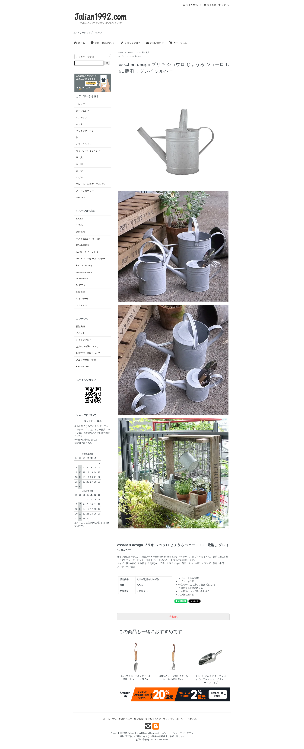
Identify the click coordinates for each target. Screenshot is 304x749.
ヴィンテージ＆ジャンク (88, 151)
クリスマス (81, 305)
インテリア (81, 117)
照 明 (79, 164)
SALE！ (80, 218)
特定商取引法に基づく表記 (147, 719)
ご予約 (79, 225)
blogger (78, 439)
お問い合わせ (157, 43)
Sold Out (80, 197)
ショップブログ (132, 43)
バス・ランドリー (85, 144)
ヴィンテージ (82, 298)
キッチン (80, 124)
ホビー (79, 177)
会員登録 (211, 4)
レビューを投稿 (186, 581)
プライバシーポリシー (174, 719)
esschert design (134, 56)
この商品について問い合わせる (193, 591)
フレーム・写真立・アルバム (90, 184)
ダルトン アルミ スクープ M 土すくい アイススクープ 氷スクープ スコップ (210, 679)
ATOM (85, 366)
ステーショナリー (85, 190)
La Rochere (82, 278)
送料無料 (80, 232)
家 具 (79, 157)
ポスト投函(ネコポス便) (88, 238)
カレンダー (81, 104)
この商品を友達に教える (190, 588)
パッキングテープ (85, 131)
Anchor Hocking (84, 265)
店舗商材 (80, 292)
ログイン (226, 4)
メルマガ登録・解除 (86, 359)
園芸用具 (145, 52)
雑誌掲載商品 (82, 245)
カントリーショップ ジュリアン (177, 733)
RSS (78, 366)
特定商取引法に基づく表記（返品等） (197, 584)
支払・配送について (105, 43)
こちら (89, 443)
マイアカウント (194, 4)
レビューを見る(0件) (188, 578)
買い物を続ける (186, 594)
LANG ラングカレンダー (88, 252)
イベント (80, 333)
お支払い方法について (87, 346)
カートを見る (180, 43)
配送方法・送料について (88, 353)
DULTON (80, 285)
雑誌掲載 (80, 326)
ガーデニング (132, 52)
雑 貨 (79, 170)
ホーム (81, 43)
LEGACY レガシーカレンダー (90, 258)
